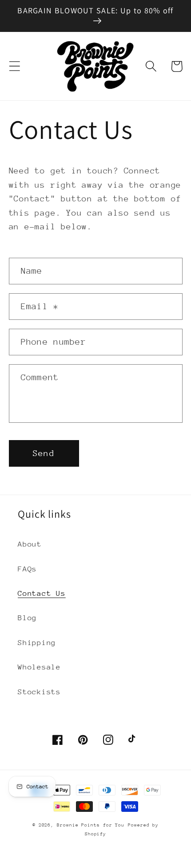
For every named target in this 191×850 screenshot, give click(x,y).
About (30, 544)
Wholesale (39, 667)
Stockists (39, 692)
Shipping (37, 642)
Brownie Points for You (90, 825)
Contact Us (42, 593)
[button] (14, 66)
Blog (27, 618)
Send (44, 453)
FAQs (27, 569)
